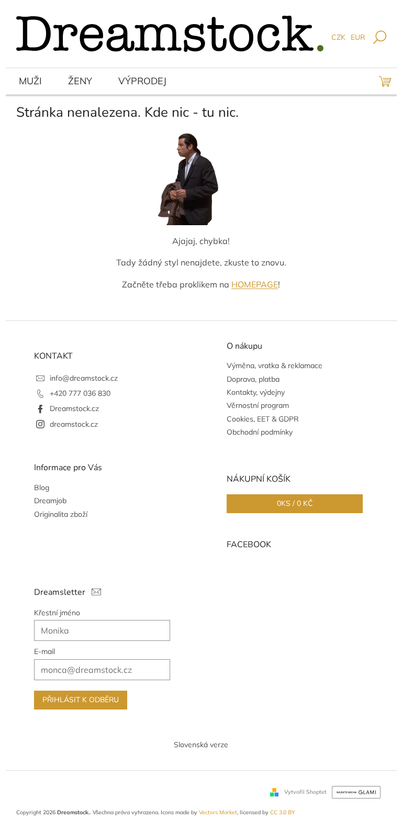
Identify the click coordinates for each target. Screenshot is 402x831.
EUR (358, 37)
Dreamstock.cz (74, 408)
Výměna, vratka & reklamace (274, 365)
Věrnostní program (258, 405)
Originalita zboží (60, 514)
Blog (41, 487)
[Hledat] (379, 38)
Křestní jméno (57, 612)
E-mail (44, 651)
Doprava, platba (253, 379)
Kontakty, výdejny (256, 392)
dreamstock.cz (74, 424)
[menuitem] (30, 82)
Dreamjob (50, 500)
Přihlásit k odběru (80, 700)
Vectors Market (218, 812)
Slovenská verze (201, 744)
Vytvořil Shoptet (305, 791)
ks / (294, 503)
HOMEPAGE (254, 284)
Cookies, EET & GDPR (263, 419)
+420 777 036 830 (80, 393)
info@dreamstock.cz (84, 378)
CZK (338, 37)
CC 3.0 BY (282, 812)
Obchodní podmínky (260, 432)
